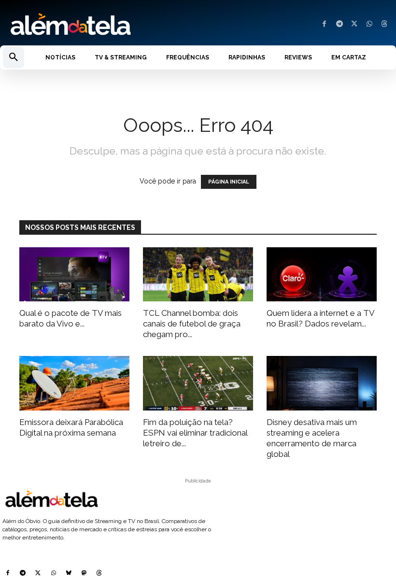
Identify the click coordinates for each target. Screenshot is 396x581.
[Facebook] (324, 24)
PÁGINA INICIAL (228, 182)
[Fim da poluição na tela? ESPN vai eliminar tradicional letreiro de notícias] (198, 383)
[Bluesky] (68, 573)
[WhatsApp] (369, 24)
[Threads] (384, 24)
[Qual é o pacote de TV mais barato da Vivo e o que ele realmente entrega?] (74, 274)
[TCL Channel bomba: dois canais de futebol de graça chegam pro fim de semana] (198, 274)
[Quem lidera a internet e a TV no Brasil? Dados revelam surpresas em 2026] (322, 274)
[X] (354, 24)
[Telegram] (339, 24)
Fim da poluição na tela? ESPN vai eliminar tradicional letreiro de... (195, 432)
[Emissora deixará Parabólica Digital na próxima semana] (74, 383)
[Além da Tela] (99, 24)
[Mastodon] (84, 573)
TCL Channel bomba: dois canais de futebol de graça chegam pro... (191, 323)
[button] (13, 57)
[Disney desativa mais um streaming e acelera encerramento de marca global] (322, 383)
